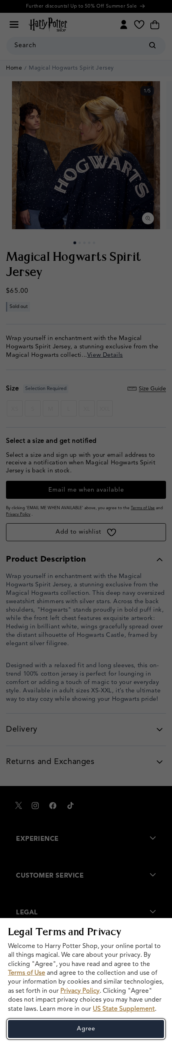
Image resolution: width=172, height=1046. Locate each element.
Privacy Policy (80, 991)
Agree (86, 1029)
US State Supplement (124, 1009)
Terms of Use (26, 973)
